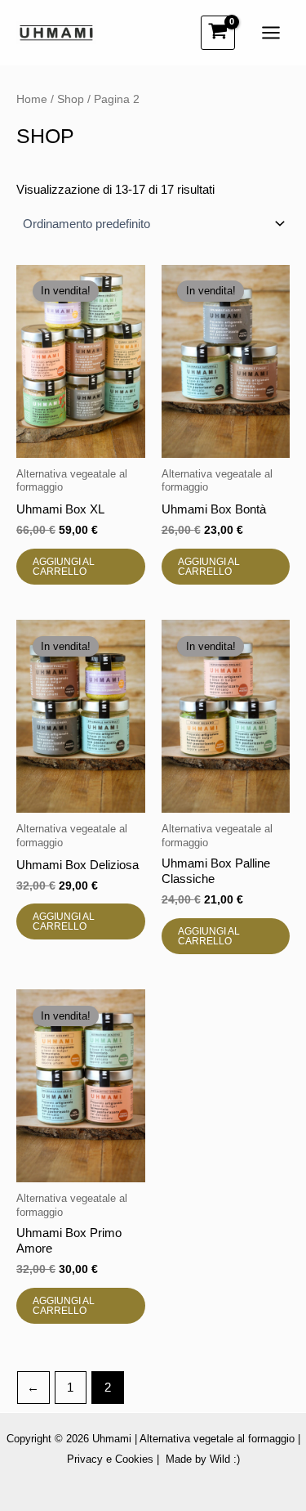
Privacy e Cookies (110, 1459)
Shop (70, 99)
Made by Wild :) (203, 1459)
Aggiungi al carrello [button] (64, 566)
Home (31, 99)
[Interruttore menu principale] (270, 33)
